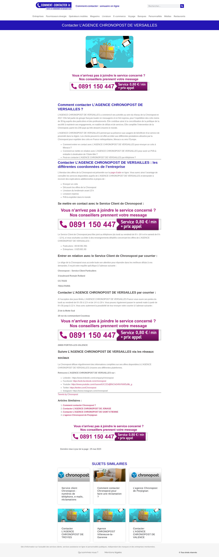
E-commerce (119, 16)
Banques (142, 16)
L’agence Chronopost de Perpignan (80, 415)
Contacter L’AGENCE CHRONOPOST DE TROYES (73, 532)
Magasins (95, 16)
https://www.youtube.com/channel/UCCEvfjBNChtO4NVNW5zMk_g (101, 384)
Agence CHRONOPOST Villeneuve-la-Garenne (106, 532)
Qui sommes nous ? (88, 552)
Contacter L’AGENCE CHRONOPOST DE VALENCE (144, 532)
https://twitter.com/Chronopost (83, 388)
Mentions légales (113, 552)
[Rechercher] (182, 6)
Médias (167, 16)
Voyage (131, 16)
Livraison (106, 16)
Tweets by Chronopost (68, 394)
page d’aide (116, 172)
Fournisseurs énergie (56, 16)
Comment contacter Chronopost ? (79, 405)
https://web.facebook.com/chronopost (89, 381)
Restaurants (179, 16)
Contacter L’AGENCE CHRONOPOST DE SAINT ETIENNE (90, 412)
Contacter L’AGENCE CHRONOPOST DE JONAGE (87, 409)
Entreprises (38, 16)
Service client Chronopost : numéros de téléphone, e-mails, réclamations (72, 494)
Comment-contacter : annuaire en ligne (97, 6)
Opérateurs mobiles (78, 16)
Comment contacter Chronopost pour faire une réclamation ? (109, 492)
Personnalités (155, 16)
